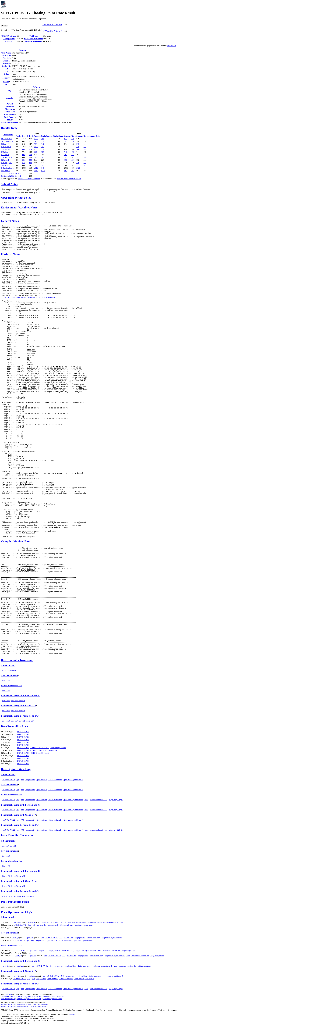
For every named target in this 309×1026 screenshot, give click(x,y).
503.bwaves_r (6, 139)
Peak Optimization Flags (16, 912)
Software (36, 87)
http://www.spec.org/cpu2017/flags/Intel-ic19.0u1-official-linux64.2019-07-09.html (32, 996)
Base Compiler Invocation (17, 660)
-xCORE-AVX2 (8, 780)
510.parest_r (6, 147)
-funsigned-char (51, 750)
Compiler (10, 98)
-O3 (22, 780)
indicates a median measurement (69, 179)
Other (6, 74)
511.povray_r (6, 149)
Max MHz (6, 55)
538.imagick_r (6, 163)
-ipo (17, 780)
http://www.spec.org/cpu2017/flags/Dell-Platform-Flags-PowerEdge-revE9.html (31, 999)
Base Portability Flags (14, 726)
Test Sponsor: (9, 39)
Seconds (25, 136)
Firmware (10, 106)
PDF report (171, 46)
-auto (86, 800)
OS (9, 91)
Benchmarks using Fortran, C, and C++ (21, 716)
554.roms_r (5, 171)
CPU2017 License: (9, 36)
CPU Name (6, 53)
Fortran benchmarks (11, 685)
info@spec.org (75, 1014)
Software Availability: (33, 41)
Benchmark (8, 135)
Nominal (6, 58)
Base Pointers (9, 114)
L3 (6, 71)
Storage (6, 82)
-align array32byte (116, 800)
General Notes (10, 220)
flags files (8, 994)
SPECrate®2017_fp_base (52, 25)
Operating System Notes (16, 197)
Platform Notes (10, 254)
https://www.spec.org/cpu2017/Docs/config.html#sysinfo (30, 297)
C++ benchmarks (9, 675)
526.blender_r (6, 157)
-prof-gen (17, 922)
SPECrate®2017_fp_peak (52, 31)
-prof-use (31, 922)
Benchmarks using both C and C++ (18, 705)
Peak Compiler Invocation (17, 835)
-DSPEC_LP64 (23, 732)
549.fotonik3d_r (7, 168)
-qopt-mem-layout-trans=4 (73, 780)
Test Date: (33, 36)
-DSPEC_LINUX (37, 750)
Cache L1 (6, 66)
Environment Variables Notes (19, 207)
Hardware (23, 50)
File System (9, 109)
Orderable (6, 63)
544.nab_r (5, 165)
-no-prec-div (30, 780)
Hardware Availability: (33, 39)
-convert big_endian (58, 748)
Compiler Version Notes (16, 541)
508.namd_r (6, 144)
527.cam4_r (5, 160)
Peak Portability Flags (15, 901)
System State (9, 112)
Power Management (9, 122)
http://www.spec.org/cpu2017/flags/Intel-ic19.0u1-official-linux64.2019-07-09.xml (24, 1004)
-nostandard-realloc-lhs (98, 800)
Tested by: (9, 41)
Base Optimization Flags (16, 769)
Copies (18, 136)
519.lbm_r (5, 152)
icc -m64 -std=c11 (9, 670)
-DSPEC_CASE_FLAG (39, 748)
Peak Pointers (9, 117)
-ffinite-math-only (55, 780)
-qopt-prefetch (41, 780)
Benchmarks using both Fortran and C (20, 695)
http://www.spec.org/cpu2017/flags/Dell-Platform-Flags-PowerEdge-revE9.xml (23, 1006)
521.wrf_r (5, 155)
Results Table (9, 127)
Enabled (6, 61)
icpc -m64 (6, 680)
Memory (6, 78)
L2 (6, 69)
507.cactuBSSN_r (8, 141)
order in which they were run (29, 179)
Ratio (31, 136)
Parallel (10, 104)
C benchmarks (8, 665)
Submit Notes (9, 184)
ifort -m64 (6, 691)
